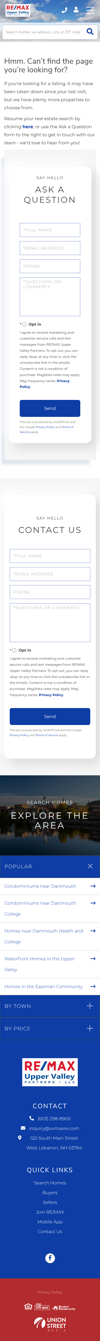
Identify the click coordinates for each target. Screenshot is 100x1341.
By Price (17, 1029)
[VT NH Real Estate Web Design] (50, 1324)
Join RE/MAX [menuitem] (50, 1212)
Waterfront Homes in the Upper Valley (39, 964)
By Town (17, 1006)
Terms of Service (47, 735)
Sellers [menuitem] (50, 1202)
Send (50, 408)
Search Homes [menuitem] (50, 1183)
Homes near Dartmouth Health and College (43, 937)
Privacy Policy (45, 427)
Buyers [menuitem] (50, 1193)
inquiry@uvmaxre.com (54, 1128)
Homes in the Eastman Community (43, 986)
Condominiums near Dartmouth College (40, 909)
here (27, 127)
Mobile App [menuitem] (50, 1222)
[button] (90, 32)
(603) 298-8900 (65, 10)
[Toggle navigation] (90, 10)
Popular (18, 867)
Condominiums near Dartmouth (40, 886)
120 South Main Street (54, 1143)
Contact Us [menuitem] (50, 1231)
